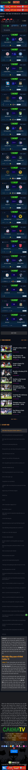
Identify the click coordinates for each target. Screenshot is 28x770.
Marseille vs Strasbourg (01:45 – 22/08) (20, 372)
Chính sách (19, 734)
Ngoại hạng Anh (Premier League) (9, 490)
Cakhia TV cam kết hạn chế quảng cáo (10, 458)
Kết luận (4, 634)
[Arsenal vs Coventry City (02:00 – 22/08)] (6, 364)
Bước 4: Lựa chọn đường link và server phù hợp (12, 597)
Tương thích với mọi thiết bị (8, 481)
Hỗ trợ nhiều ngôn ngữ (7, 476)
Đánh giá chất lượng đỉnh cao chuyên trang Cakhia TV (13, 440)
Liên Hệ (9, 736)
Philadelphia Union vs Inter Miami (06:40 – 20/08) (19, 403)
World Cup (4, 495)
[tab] (2, 21)
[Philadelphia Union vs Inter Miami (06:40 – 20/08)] (6, 403)
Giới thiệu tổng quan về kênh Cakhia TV (11, 430)
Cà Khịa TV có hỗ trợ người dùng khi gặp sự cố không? (12, 625)
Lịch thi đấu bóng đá (6, 518)
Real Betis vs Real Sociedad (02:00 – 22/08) (19, 380)
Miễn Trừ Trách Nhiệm (9, 738)
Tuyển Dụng (22, 738)
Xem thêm (13, 333)
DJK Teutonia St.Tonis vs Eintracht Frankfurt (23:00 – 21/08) (19, 388)
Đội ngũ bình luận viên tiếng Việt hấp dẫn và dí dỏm (13, 449)
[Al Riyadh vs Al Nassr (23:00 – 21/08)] (6, 348)
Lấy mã (14, 751)
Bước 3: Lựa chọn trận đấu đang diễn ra (11, 592)
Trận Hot (15, 25)
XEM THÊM (23, 340)
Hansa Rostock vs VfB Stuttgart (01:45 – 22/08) (19, 356)
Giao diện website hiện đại (8, 467)
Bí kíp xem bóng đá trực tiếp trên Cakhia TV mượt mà (13, 546)
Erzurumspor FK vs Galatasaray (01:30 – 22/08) (20, 395)
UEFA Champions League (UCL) (9, 504)
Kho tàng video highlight (7, 537)
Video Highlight (6, 340)
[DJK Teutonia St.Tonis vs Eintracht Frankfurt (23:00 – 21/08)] (6, 387)
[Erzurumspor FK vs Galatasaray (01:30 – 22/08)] (6, 395)
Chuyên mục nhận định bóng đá (9, 532)
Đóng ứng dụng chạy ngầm (8, 555)
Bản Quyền (17, 736)
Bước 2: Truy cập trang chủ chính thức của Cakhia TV (14, 587)
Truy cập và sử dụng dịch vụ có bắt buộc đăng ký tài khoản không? (13, 615)
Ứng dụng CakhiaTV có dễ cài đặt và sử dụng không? (14, 620)
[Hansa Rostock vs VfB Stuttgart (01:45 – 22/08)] (6, 356)
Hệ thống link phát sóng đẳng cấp (10, 444)
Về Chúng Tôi (9, 734)
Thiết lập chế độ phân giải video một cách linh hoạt (13, 564)
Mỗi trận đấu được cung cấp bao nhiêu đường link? (13, 611)
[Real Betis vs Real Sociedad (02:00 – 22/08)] (6, 380)
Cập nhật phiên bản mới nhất (8, 569)
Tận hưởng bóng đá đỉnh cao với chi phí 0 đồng (12, 472)
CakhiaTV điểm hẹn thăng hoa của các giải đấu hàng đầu (14, 486)
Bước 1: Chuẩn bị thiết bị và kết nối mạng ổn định (13, 583)
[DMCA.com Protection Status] (14, 762)
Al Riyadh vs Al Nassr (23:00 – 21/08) (20, 349)
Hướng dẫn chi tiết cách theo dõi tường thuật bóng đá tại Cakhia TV (13, 578)
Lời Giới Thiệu (5, 424)
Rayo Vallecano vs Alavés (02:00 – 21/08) (18, 411)
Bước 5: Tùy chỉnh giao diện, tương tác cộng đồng (13, 601)
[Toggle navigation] (26, 2)
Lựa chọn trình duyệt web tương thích (10, 560)
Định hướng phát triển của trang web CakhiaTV (12, 435)
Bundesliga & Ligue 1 (7, 509)
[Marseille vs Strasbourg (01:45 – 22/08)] (6, 372)
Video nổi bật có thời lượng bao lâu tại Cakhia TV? (13, 629)
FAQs (14, 740)
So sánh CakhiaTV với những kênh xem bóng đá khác (12, 541)
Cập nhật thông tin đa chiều (8, 453)
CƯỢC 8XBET (16, 2)
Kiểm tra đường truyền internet (9, 550)
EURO (3, 500)
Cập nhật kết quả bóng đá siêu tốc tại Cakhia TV (12, 527)
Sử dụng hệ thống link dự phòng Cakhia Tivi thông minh (13, 574)
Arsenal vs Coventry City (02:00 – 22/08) (18, 364)
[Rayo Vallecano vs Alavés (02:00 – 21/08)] (6, 411)
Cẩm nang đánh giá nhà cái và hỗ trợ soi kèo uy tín (13, 462)
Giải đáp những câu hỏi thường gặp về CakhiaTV (13, 606)
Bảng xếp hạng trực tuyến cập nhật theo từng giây (13, 523)
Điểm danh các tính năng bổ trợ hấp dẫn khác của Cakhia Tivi (13, 514)
